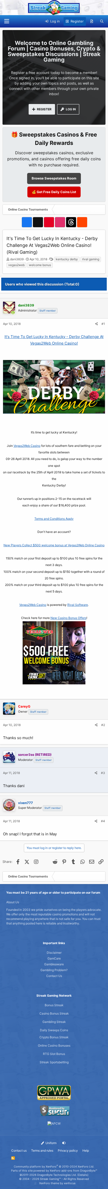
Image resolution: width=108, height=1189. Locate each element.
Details (82, 1175)
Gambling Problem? (54, 970)
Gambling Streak (54, 1022)
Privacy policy (68, 1150)
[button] (6, 21)
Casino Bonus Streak (54, 1013)
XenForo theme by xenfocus (57, 1183)
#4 (103, 821)
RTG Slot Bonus (54, 1054)
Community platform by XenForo (54, 1166)
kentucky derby (67, 259)
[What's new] (92, 21)
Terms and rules (42, 1150)
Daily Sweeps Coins (54, 1030)
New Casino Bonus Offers (68, 618)
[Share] (96, 324)
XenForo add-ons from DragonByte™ (73, 1170)
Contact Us (54, 976)
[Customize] (64, 1143)
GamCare (54, 958)
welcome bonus (40, 265)
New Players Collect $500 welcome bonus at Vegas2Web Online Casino (54, 545)
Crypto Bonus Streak (54, 1037)
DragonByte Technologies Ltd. (57, 1175)
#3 (103, 773)
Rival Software (77, 605)
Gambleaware (54, 964)
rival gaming (90, 259)
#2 (103, 725)
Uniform (51, 1143)
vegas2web (16, 265)
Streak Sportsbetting (54, 1062)
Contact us (19, 1150)
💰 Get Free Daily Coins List (54, 192)
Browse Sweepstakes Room (54, 178)
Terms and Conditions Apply (54, 519)
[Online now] (13, 312)
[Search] (102, 21)
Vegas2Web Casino (27, 446)
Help (85, 1150)
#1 (103, 324)
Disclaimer (54, 952)
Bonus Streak (54, 1005)
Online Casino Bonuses (54, 1045)
